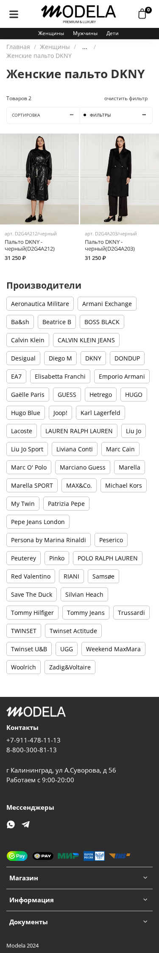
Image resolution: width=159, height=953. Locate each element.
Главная (18, 47)
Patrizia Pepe (66, 504)
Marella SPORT (32, 485)
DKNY (93, 358)
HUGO (133, 394)
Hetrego (100, 394)
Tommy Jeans (86, 613)
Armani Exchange (107, 304)
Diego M (60, 358)
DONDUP (127, 358)
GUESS (67, 394)
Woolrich (23, 667)
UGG (66, 649)
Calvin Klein (28, 340)
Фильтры (100, 115)
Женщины (51, 33)
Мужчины (85, 33)
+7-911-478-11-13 (33, 740)
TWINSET (23, 631)
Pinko (56, 558)
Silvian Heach (84, 594)
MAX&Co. (79, 485)
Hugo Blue (25, 413)
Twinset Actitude (73, 631)
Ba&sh (20, 322)
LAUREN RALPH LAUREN (79, 431)
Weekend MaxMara (113, 649)
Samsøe (103, 576)
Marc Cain (120, 449)
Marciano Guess (83, 467)
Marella (129, 467)
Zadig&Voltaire (70, 667)
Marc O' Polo (29, 467)
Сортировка (26, 115)
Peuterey (23, 558)
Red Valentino (30, 576)
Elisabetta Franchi (60, 376)
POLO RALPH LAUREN (108, 558)
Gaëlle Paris (28, 394)
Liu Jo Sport (27, 449)
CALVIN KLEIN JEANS (86, 340)
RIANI (71, 576)
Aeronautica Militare (40, 304)
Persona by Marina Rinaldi (48, 540)
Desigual (23, 358)
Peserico (111, 540)
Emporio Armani (122, 376)
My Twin (23, 504)
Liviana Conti (74, 449)
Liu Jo (133, 431)
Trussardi (131, 613)
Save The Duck (31, 594)
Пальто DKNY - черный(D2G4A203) (110, 245)
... (84, 47)
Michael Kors (123, 485)
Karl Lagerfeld (100, 413)
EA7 (16, 376)
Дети (112, 33)
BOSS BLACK (102, 322)
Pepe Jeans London (38, 522)
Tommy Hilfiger (32, 613)
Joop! (60, 413)
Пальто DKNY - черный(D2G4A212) (30, 245)
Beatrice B (56, 322)
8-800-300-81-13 (31, 749)
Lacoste (21, 431)
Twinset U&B (29, 649)
